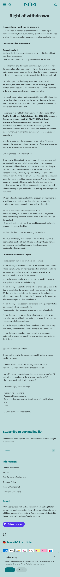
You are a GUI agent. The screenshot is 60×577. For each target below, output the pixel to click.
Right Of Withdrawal (11, 486)
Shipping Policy (9, 482)
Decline (21, 570)
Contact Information (11, 467)
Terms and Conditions (12, 491)
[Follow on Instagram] (5, 534)
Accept (9, 570)
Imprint (6, 472)
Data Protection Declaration (14, 477)
